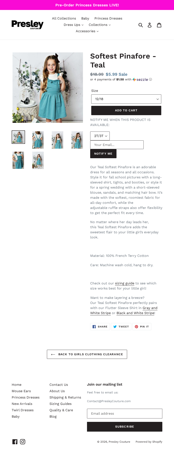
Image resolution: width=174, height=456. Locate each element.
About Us (57, 391)
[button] (126, 79)
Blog (53, 416)
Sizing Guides (60, 404)
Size (94, 91)
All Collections (64, 18)
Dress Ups (72, 25)
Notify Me (103, 153)
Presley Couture (119, 441)
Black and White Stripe (135, 313)
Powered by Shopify (149, 441)
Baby (85, 18)
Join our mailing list (104, 384)
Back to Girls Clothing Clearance (90, 354)
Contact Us (58, 385)
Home (16, 385)
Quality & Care (61, 410)
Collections (98, 25)
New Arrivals (22, 404)
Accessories (86, 31)
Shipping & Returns (65, 397)
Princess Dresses (108, 18)
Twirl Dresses (23, 410)
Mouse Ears (21, 391)
